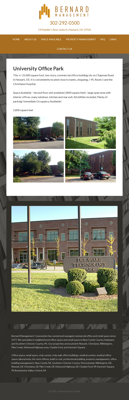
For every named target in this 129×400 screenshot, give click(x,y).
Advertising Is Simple (69, 391)
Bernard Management (64, 11)
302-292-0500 (64, 23)
